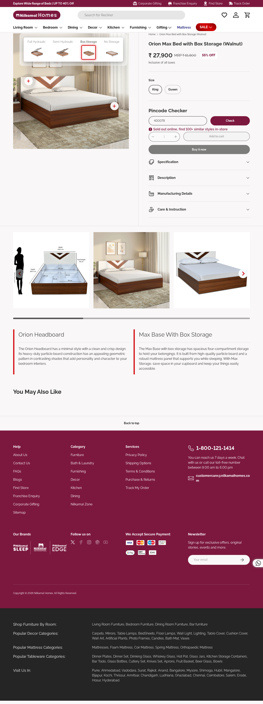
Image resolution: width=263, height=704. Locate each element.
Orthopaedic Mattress (196, 647)
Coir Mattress (144, 647)
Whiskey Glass (164, 656)
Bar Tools (99, 661)
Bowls (218, 661)
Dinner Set (120, 656)
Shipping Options (138, 463)
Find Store (21, 488)
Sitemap (19, 512)
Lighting (199, 633)
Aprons (169, 661)
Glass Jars (197, 656)
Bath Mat (172, 638)
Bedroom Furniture (139, 624)
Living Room (23, 27)
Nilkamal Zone (81, 504)
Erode (241, 675)
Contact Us (21, 463)
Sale (204, 27)
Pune (96, 670)
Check (230, 120)
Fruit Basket (185, 661)
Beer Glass (203, 661)
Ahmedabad (110, 670)
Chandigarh (149, 675)
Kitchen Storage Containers (226, 656)
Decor (92, 27)
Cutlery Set (137, 661)
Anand (163, 670)
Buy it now (199, 149)
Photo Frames (139, 638)
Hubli (218, 670)
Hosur (96, 680)
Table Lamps (127, 633)
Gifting (162, 27)
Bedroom (50, 27)
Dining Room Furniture (171, 624)
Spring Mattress (167, 647)
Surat (142, 670)
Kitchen (113, 27)
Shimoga (206, 670)
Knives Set (154, 661)
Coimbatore (215, 675)
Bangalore (177, 670)
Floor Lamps (165, 633)
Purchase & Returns (140, 480)
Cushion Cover (236, 633)
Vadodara (129, 670)
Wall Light (184, 633)
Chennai (199, 675)
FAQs (17, 471)
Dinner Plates (102, 656)
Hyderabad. (111, 680)
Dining (73, 27)
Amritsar (133, 675)
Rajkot (151, 670)
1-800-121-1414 (215, 448)
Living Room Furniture (108, 624)
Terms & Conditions (140, 471)
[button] (247, 15)
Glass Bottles (117, 661)
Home (152, 34)
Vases (184, 638)
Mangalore (232, 670)
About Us (20, 455)
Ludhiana (166, 675)
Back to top (131, 423)
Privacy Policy (136, 455)
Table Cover (216, 633)
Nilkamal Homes (43, 593)
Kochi (108, 675)
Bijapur (97, 675)
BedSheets (146, 633)
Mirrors (110, 633)
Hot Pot (182, 656)
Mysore (192, 670)
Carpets (98, 633)
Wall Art (98, 638)
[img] (73, 543)
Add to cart (216, 136)
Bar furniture (198, 624)
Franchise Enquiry (26, 496)
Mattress (184, 27)
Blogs (17, 480)
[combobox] (131, 15)
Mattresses (100, 647)
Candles (157, 638)
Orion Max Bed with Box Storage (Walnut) (182, 34)
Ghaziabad (183, 675)
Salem (230, 675)
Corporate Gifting (26, 504)
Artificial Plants (116, 638)
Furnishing (138, 27)
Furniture (77, 455)
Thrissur (119, 675)
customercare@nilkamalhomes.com (223, 478)
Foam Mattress (121, 647)
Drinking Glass (140, 656)
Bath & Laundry (82, 463)
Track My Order (137, 488)
